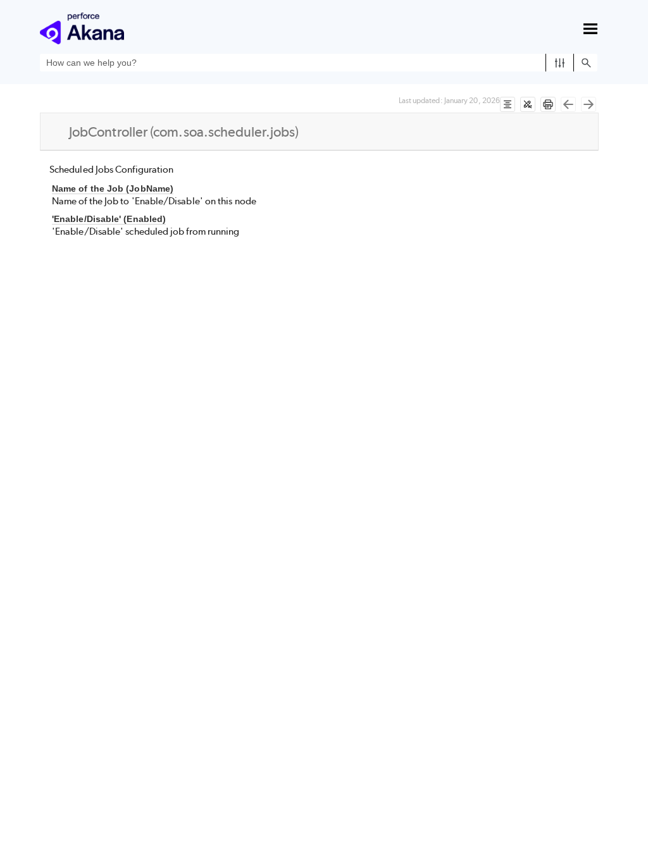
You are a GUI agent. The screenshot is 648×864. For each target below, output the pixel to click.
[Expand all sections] (507, 104)
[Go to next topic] (588, 104)
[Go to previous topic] (568, 104)
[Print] (548, 104)
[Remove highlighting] (527, 104)
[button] (559, 62)
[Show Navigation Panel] (590, 28)
